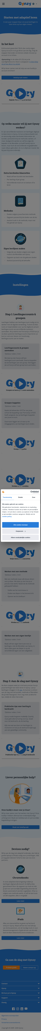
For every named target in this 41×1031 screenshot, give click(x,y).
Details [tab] (20, 497)
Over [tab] (33, 497)
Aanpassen (19, 531)
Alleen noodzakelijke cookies (20, 537)
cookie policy (7, 516)
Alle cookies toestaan (20, 525)
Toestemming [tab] (7, 497)
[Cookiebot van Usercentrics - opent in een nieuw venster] (30, 492)
